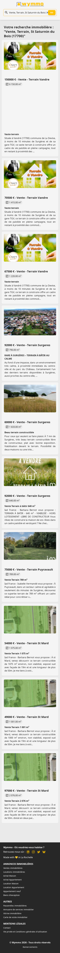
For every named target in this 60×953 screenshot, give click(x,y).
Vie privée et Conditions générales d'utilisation (25, 931)
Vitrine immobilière (12, 913)
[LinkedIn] (28, 852)
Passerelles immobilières (15, 905)
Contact (6, 927)
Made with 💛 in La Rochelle (18, 857)
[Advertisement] (30, 107)
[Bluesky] (44, 852)
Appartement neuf (12, 891)
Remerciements (30, 947)
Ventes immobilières (12, 868)
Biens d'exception (11, 895)
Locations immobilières (14, 872)
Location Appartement (13, 887)
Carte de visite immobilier (15, 917)
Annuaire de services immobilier (18, 909)
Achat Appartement (12, 879)
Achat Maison (9, 875)
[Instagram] (33, 852)
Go (51, 12)
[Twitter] (38, 852)
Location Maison (11, 883)
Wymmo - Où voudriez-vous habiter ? (23, 847)
